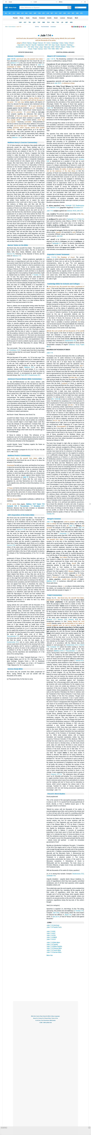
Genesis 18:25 (71, 211)
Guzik (57, 45)
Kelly (32, 47)
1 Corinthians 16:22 (14, 350)
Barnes (29, 43)
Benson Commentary (16, 56)
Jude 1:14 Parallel (52, 944)
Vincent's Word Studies (56, 794)
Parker (68, 47)
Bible (6, 26)
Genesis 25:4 (62, 619)
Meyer (63, 47)
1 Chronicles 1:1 (63, 533)
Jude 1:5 (72, 526)
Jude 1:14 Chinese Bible (54, 948)
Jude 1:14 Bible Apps (53, 942)
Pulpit (35, 49)
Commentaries (12, 26)
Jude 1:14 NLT (51, 933)
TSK (61, 49)
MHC (52, 47)
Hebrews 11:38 (17, 137)
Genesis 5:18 (21, 529)
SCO (45, 49)
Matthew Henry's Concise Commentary (22, 142)
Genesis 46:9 (73, 619)
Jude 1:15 (50, 211)
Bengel (35, 43)
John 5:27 (80, 211)
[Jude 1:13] (2, 508)
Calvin (48, 43)
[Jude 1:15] (89, 508)
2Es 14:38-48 (55, 399)
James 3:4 (67, 914)
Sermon (40, 49)
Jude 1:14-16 (51, 257)
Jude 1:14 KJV (51, 939)
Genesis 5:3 (10, 254)
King (36, 47)
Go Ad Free (4, 1127)
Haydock (63, 45)
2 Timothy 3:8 (36, 275)
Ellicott (71, 43)
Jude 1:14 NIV (51, 931)
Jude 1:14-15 (11, 59)
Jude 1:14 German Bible (54, 952)
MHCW (58, 47)
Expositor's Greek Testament (58, 254)
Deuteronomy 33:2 (34, 375)
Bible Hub (50, 955)
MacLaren (47, 47)
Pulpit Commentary (54, 595)
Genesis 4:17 (15, 63)
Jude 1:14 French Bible (54, 950)
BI (45, 43)
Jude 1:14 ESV (51, 935)
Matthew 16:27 (31, 504)
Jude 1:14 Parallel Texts (54, 927)
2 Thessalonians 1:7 (25, 506)
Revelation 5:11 (39, 506)
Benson (40, 43)
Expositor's (21, 45)
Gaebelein (41, 45)
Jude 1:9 (25, 477)
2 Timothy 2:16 (78, 911)
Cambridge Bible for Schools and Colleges (63, 284)
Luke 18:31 (57, 83)
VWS (53, 49)
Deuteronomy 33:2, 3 (72, 645)
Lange (41, 47)
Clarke (61, 43)
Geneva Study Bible (15, 669)
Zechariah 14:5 (12, 506)
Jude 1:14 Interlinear (53, 925)
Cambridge (55, 43)
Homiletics (19, 47)
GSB (46, 45)
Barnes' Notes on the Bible (18, 245)
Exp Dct (28, 45)
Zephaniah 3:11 (71, 219)
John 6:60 (59, 236)
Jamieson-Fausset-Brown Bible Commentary (25, 379)
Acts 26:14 (56, 916)
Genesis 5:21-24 (56, 774)
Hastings (70, 45)
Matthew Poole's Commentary (19, 455)
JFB (28, 47)
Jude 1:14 (50, 353)
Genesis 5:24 (11, 545)
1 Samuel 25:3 (78, 660)
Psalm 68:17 (24, 375)
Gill (50, 45)
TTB (49, 49)
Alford (24, 43)
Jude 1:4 (40, 65)
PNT (72, 47)
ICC (25, 47)
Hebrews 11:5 (16, 256)
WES (57, 49)
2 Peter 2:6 (80, 219)
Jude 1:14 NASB (52, 937)
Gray (53, 45)
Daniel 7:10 (40, 504)
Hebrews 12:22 (54, 207)
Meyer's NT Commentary (56, 56)
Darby (66, 43)
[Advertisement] (45, 990)
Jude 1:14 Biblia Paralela (54, 946)
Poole (30, 49)
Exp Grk (34, 45)
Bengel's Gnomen (54, 519)
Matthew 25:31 (29, 367)
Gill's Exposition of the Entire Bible (21, 515)
